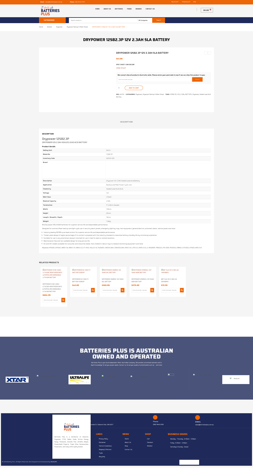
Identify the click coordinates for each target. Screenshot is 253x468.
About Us (107, 9)
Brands (139, 9)
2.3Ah (182, 94)
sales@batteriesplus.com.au (53, 2)
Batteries (119, 9)
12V (178, 94)
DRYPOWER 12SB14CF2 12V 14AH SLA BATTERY (209, 53)
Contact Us (150, 9)
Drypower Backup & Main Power (77, 27)
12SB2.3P (173, 94)
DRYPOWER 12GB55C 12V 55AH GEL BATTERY (112, 280)
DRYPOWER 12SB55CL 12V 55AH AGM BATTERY (142, 280)
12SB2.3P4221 (121, 68)
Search (158, 20)
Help (194, 2)
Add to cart (134, 88)
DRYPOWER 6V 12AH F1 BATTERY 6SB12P (80, 280)
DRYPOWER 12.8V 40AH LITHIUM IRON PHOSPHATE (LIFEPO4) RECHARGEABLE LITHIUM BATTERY (52, 288)
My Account (175, 2)
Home (97, 9)
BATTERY (188, 94)
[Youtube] (191, 462)
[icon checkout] (192, 9)
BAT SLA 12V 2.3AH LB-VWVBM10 (169, 280)
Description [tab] (126, 121)
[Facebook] (196, 462)
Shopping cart (186, 2)
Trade (129, 9)
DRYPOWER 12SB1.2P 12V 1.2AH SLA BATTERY (206, 53)
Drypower (59, 27)
